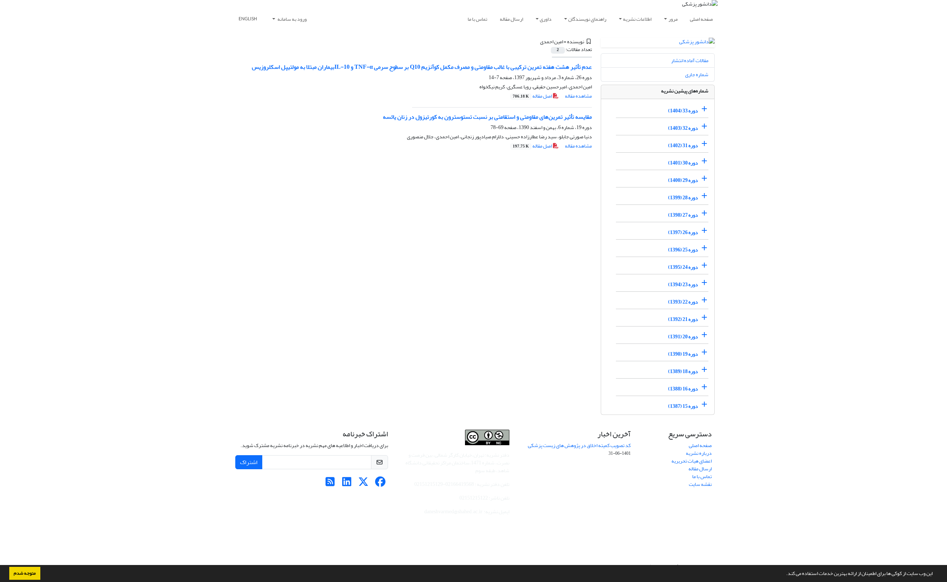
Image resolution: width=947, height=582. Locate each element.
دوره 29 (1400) (683, 180)
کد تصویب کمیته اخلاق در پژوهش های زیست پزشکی (579, 445)
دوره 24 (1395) (683, 267)
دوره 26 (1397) (683, 232)
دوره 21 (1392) (683, 319)
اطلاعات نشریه (637, 19)
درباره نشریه (699, 453)
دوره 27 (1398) (683, 215)
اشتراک (248, 462)
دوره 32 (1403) (683, 128)
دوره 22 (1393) (683, 302)
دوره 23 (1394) (683, 285)
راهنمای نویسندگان (587, 19)
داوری (546, 19)
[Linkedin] (347, 484)
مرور (673, 19)
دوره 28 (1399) (683, 198)
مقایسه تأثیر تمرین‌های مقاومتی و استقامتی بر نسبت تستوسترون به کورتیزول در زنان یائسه (487, 116)
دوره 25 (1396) (683, 250)
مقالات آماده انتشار (689, 60)
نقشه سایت (700, 484)
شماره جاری (696, 74)
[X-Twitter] (363, 484)
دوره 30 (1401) (683, 163)
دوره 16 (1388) (683, 389)
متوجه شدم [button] (25, 573)
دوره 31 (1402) (683, 145)
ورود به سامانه (292, 19)
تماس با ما (477, 19)
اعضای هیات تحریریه (691, 461)
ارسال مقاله (511, 19)
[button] (784, 574)
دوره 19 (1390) (683, 354)
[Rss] (330, 484)
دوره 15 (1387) (683, 406)
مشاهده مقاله (578, 96)
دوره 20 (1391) (683, 337)
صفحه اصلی (701, 19)
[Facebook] (380, 484)
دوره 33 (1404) (683, 111)
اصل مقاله (533, 96)
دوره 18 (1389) (683, 371)
